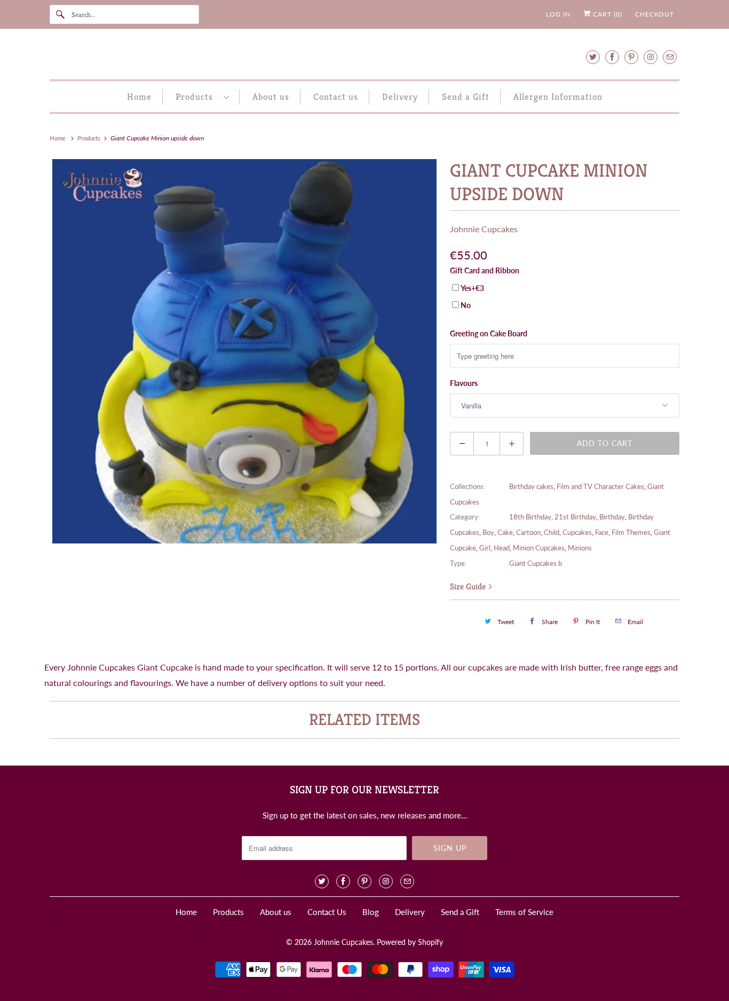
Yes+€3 (472, 288)
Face (601, 532)
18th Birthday (530, 517)
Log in (558, 14)
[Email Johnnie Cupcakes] (670, 57)
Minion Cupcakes (539, 547)
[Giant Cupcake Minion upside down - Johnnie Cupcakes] (244, 351)
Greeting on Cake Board (488, 333)
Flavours (464, 383)
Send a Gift (465, 97)
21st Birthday (575, 517)
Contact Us (326, 912)
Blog (370, 912)
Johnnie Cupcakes (484, 229)
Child (551, 532)
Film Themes (631, 532)
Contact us (335, 97)
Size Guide (469, 586)
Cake (505, 532)
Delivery (400, 97)
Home (139, 97)
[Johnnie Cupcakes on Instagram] (650, 57)
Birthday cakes (531, 486)
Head (502, 547)
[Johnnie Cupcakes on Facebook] (612, 57)
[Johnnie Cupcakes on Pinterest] (631, 57)
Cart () (606, 14)
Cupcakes (577, 532)
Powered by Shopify (410, 942)
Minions (580, 547)
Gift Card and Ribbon (484, 270)
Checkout (654, 14)
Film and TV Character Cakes (600, 486)
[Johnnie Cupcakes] (364, 57)
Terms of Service (524, 912)
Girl (484, 547)
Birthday (612, 517)
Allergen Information (558, 97)
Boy (488, 532)
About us (270, 97)
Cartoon (528, 532)
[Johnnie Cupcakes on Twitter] (593, 57)
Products (197, 97)
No (466, 305)
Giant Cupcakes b (535, 563)
